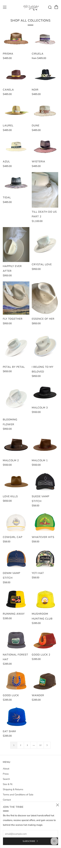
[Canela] (16, 74)
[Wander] (45, 680)
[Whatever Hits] (45, 522)
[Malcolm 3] (45, 392)
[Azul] (16, 146)
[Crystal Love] (45, 243)
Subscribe (29, 841)
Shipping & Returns (13, 789)
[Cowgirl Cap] (16, 522)
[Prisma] (16, 39)
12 (40, 745)
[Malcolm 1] (45, 445)
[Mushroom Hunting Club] (45, 599)
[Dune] (45, 110)
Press (6, 773)
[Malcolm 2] (16, 445)
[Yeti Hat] (45, 558)
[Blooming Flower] (16, 398)
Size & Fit (7, 784)
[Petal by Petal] (16, 346)
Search (6, 779)
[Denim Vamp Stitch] (16, 558)
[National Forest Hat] (16, 639)
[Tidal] (16, 182)
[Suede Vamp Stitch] (45, 481)
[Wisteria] (45, 146)
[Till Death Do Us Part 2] (45, 190)
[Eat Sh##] (16, 716)
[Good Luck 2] (45, 639)
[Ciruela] (45, 39)
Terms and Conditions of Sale (18, 794)
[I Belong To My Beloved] (45, 346)
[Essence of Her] (45, 298)
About (6, 768)
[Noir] (45, 74)
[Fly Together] (16, 298)
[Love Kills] (16, 481)
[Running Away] (16, 599)
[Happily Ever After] (16, 244)
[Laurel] (16, 110)
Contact (7, 799)
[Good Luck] (16, 680)
